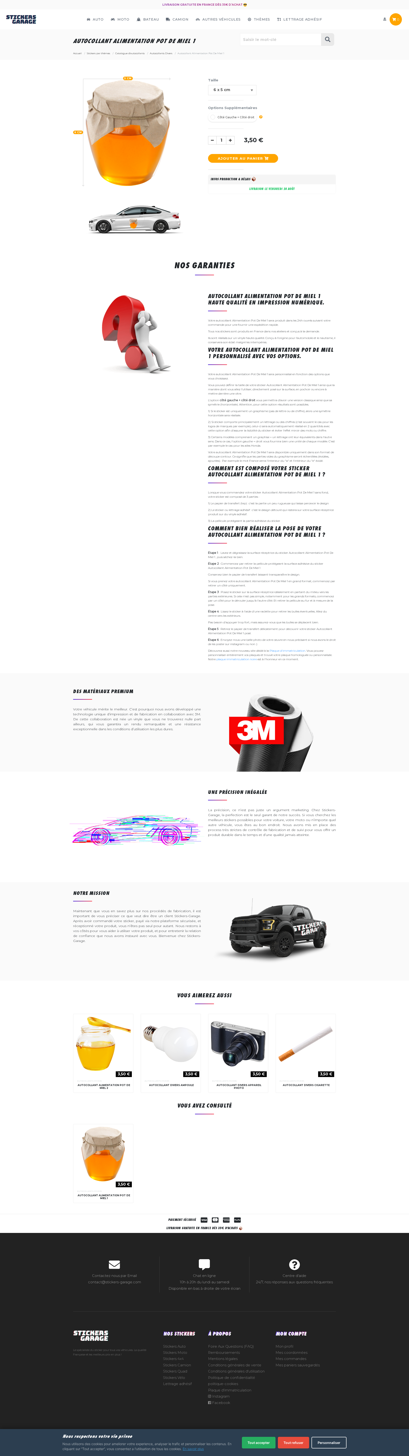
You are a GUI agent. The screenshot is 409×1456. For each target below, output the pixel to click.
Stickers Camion (177, 1365)
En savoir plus (193, 1449)
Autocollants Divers (89, 1081)
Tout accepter (259, 1443)
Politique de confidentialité (231, 1378)
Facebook (220, 1403)
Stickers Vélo (174, 1378)
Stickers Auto (174, 1346)
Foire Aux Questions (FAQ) (231, 1346)
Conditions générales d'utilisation (236, 1371)
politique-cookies (223, 1384)
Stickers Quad (175, 1371)
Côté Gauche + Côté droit (236, 117)
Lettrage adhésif (177, 1384)
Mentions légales (223, 1359)
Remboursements (224, 1352)
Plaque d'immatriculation (287, 650)
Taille (213, 80)
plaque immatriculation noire (236, 659)
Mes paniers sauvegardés (298, 1365)
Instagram (220, 1396)
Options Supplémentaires (232, 108)
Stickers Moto (175, 1352)
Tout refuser (293, 1443)
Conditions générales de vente (234, 1365)
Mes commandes (291, 1359)
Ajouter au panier (241, 158)
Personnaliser (329, 1443)
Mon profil (284, 1346)
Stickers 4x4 (173, 1359)
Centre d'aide (294, 1276)
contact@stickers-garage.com (114, 1282)
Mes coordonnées (291, 1352)
